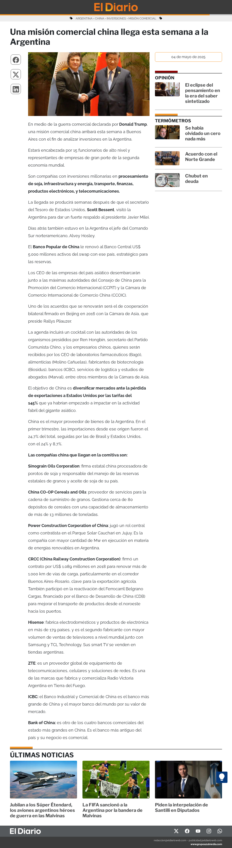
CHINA (99, 18)
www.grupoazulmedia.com (206, 844)
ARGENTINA (84, 18)
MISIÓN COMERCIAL (142, 18)
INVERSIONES (116, 18)
